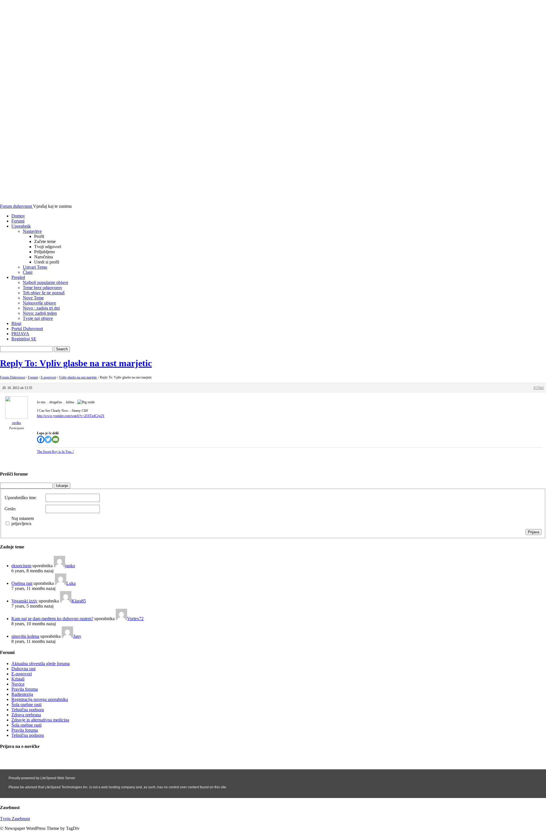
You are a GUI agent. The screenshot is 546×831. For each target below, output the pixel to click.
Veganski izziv (24, 600)
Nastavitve (32, 231)
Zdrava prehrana (26, 714)
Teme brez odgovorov (42, 287)
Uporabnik (21, 226)
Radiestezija (22, 694)
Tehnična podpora (27, 709)
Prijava (533, 532)
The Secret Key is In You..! (55, 452)
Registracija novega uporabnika (39, 699)
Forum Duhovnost (12, 377)
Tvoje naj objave (38, 318)
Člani (27, 272)
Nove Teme (33, 297)
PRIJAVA (20, 333)
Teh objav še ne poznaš (44, 292)
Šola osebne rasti (26, 704)
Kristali (17, 678)
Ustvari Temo (35, 267)
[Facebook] (40, 439)
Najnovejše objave (39, 303)
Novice (17, 684)
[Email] (55, 439)
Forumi (17, 221)
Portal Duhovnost (27, 328)
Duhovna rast (23, 668)
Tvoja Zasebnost (15, 818)
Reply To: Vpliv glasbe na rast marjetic (76, 363)
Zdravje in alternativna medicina (40, 719)
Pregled (18, 277)
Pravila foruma (24, 689)
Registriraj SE (23, 338)
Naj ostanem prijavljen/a (22, 521)
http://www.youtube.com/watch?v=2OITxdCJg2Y (71, 416)
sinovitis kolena (25, 636)
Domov (18, 215)
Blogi (16, 323)
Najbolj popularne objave (45, 282)
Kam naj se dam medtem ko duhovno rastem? (52, 618)
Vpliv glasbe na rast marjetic (78, 377)
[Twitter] (48, 439)
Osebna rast (21, 583)
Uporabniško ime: (21, 497)
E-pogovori (48, 377)
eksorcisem (21, 565)
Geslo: (10, 508)
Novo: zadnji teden (40, 313)
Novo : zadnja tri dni (41, 308)
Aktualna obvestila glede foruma (40, 663)
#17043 (538, 388)
